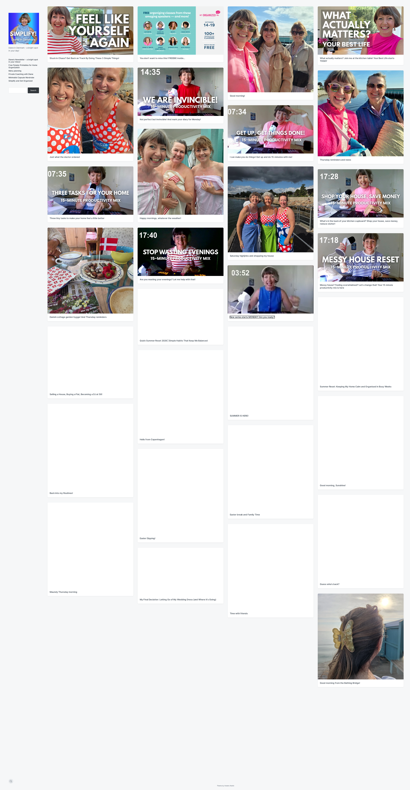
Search (33, 90)
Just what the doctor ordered (65, 157)
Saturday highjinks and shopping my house (252, 256)
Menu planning (15, 71)
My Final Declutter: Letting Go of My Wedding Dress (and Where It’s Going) (178, 599)
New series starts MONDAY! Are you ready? (252, 317)
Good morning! (237, 96)
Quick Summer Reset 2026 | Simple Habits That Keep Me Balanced (174, 340)
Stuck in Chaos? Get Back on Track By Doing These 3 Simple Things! (84, 58)
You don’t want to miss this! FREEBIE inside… (162, 58)
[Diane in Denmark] (24, 28)
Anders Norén (229, 786)
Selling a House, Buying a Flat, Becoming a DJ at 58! (76, 394)
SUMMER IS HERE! (239, 415)
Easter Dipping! (147, 538)
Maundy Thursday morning (63, 592)
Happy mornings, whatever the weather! (160, 218)
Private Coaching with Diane (21, 74)
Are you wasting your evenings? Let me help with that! (167, 279)
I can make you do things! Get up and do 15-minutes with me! (261, 157)
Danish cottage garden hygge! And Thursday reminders (78, 317)
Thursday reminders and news (335, 160)
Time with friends (239, 613)
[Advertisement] (24, 112)
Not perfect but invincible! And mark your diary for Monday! (170, 119)
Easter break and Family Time (245, 514)
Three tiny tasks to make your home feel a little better (77, 218)
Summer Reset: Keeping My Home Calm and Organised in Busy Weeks (355, 386)
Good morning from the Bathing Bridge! (340, 683)
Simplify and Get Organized (21, 81)
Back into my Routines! (61, 493)
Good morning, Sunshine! (333, 485)
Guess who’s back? (329, 584)
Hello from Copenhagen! (152, 439)
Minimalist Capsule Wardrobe (21, 77)
